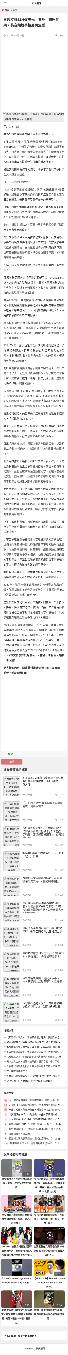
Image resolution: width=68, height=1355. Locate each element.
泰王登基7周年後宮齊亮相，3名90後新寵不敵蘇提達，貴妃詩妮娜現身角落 (42, 781)
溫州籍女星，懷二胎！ (20, 1133)
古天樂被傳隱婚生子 (16, 1071)
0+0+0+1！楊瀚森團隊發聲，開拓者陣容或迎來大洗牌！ (38, 1104)
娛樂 (15, 10)
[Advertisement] (34, 74)
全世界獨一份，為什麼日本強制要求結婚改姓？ (30, 1080)
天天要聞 (36, 3)
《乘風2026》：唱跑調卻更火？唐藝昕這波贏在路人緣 (33, 1056)
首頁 (7, 10)
